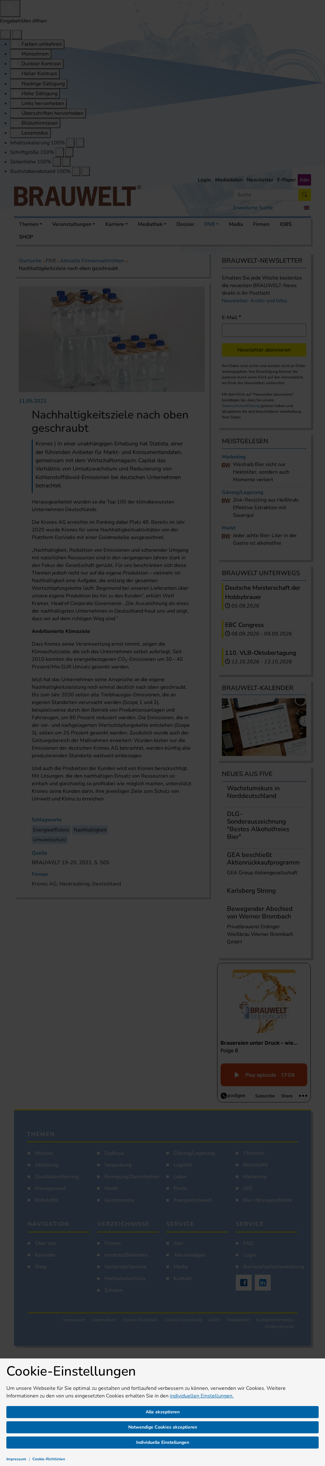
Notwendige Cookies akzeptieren (162, 1427)
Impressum (16, 1459)
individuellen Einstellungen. (202, 1395)
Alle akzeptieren (163, 1412)
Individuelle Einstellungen (162, 1442)
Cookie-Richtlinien (48, 1459)
